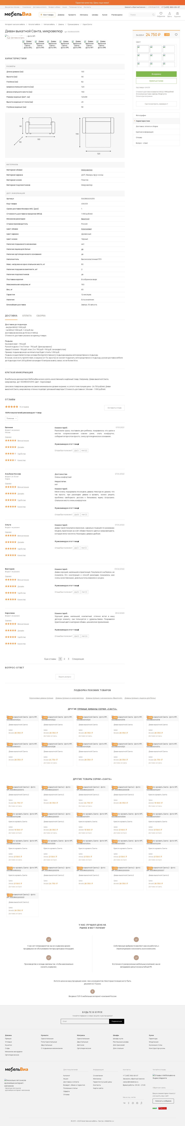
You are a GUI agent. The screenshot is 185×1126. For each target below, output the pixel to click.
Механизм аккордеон (13, 1051)
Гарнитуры (153, 1038)
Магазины (97, 1079)
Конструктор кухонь (157, 1048)
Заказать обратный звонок (135, 7)
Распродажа (117, 15)
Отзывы (139, 137)
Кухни (104, 15)
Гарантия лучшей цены (102, 1082)
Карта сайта (98, 1088)
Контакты (87, 7)
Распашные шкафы (121, 1042)
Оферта (66, 1091)
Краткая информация (144, 132)
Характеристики (143, 121)
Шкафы (95, 15)
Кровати (72, 15)
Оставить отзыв (114, 408)
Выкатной (85, 219)
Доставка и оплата (39, 7)
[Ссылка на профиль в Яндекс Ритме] (141, 1103)
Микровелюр (86, 170)
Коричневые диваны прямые (41, 698)
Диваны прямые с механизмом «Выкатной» (104, 698)
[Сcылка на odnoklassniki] (128, 1103)
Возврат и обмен (54, 7)
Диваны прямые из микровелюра (70, 698)
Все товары (48, 15)
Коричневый (86, 229)
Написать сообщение (163, 1101)
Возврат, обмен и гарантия (74, 1085)
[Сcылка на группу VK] (124, 1103)
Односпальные (47, 1038)
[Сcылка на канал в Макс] (133, 1103)
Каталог (66, 1075)
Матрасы (84, 15)
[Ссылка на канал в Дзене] (137, 1103)
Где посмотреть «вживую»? (156, 104)
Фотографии (141, 115)
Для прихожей (119, 1045)
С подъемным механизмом (52, 1048)
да (82, 249)
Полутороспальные (49, 1042)
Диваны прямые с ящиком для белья (140, 698)
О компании (27, 7)
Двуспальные (46, 1045)
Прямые (8, 1038)
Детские (80, 1045)
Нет (84, 450)
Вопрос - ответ (142, 143)
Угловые (8, 1042)
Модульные (153, 1042)
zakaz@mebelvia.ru (130, 1082)
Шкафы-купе (118, 1038)
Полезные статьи (75, 7)
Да (76, 450)
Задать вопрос (65, 677)
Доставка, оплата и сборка (147, 126)
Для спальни (118, 1048)
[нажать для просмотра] (27, 44)
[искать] (153, 14)
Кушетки (8, 1045)
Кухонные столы (155, 1045)
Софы (7, 1048)
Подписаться (117, 1021)
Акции (64, 7)
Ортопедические (12, 1055)
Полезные (10, 418)
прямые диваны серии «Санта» (97, 709)
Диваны (61, 15)
